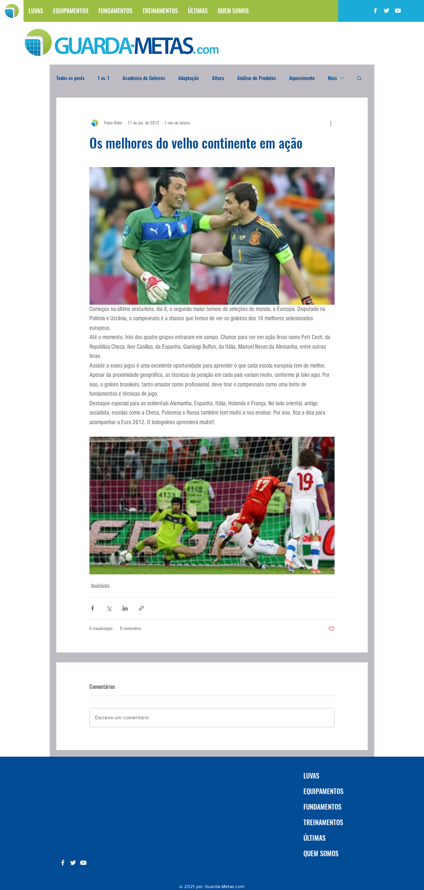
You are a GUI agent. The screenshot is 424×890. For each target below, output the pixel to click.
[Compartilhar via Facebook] (92, 608)
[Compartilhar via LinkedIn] (125, 608)
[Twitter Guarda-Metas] (386, 10)
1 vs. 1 (103, 78)
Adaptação (188, 78)
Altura (218, 78)
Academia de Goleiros (144, 78)
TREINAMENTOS (323, 822)
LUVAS (311, 775)
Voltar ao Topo (10, 859)
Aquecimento (302, 78)
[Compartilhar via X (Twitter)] (109, 608)
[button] (359, 77)
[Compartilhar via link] (141, 608)
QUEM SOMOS (321, 853)
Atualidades (100, 585)
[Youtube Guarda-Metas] (397, 10)
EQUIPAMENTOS (323, 791)
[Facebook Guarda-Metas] (375, 10)
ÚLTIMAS (314, 838)
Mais (332, 78)
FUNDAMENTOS (322, 807)
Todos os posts (70, 78)
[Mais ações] (331, 123)
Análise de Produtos (256, 78)
